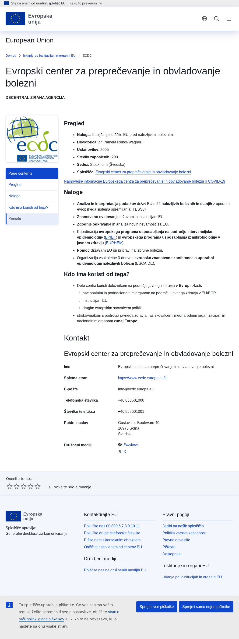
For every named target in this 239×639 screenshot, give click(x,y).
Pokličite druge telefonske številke (112, 533)
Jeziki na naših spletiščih (183, 526)
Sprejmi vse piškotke (157, 607)
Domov (11, 55)
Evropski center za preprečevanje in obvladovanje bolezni (143, 172)
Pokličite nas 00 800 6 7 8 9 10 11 (112, 526)
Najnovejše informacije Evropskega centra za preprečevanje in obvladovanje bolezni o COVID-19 (144, 181)
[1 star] (9, 486)
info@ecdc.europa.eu (136, 389)
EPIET (110, 237)
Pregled (14, 185)
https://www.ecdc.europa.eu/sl (142, 378)
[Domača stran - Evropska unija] (29, 18)
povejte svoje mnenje (72, 487)
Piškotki (169, 547)
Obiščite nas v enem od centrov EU (113, 547)
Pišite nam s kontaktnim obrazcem (112, 540)
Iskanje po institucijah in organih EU (49, 55)
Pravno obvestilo (176, 540)
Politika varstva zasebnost (184, 533)
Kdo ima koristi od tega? (28, 207)
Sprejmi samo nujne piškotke (206, 607)
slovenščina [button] (204, 18)
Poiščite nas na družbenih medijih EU (115, 570)
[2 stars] (13, 486)
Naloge (14, 196)
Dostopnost (171, 554)
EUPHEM (114, 243)
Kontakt (14, 219)
